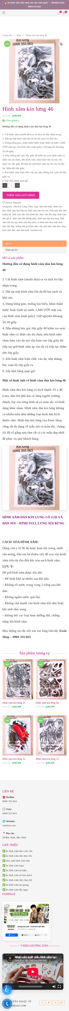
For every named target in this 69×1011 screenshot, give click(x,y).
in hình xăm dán (44, 222)
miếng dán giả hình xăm (27, 226)
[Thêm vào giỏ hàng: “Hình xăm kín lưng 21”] (18, 688)
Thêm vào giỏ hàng (21, 195)
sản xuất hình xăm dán (49, 226)
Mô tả (8, 243)
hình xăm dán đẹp (48, 214)
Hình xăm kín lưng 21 (13, 702)
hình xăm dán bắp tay (17, 210)
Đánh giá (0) (11, 250)
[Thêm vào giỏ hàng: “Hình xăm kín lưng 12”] (18, 744)
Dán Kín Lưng (20, 206)
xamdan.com (36, 230)
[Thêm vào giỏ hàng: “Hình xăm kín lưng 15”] (51, 744)
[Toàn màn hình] (59, 986)
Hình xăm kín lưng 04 (47, 702)
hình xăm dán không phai (24, 218)
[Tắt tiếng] (54, 986)
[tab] (34, 244)
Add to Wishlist (13, 202)
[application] (32, 972)
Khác (19, 35)
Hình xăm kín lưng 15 (47, 759)
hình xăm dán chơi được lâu (25, 214)
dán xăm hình (45, 206)
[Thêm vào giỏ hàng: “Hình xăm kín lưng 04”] (51, 688)
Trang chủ (7, 35)
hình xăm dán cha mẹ (38, 210)
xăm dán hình (22, 230)
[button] (61, 44)
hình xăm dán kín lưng (48, 218)
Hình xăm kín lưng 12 (13, 759)
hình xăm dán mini (27, 222)
